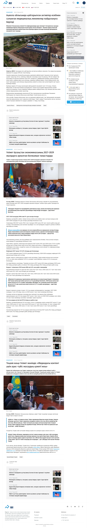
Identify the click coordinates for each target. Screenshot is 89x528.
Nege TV (65, 3)
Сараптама (56, 3)
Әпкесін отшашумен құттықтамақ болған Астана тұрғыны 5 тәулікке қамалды (75, 18)
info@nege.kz (64, 517)
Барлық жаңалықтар (75, 57)
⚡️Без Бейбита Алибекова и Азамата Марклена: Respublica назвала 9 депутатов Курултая (76, 73)
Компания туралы (38, 517)
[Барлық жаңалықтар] (83, 13)
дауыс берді (36, 447)
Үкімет (44, 105)
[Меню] (84, 2)
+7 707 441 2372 (65, 520)
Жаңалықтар (24, 3)
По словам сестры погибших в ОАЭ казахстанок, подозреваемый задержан (76, 81)
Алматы (77, 7)
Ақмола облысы (10, 105)
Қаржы (48, 3)
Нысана (34, 3)
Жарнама (36, 520)
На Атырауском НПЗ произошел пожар (74, 66)
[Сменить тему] (79, 3)
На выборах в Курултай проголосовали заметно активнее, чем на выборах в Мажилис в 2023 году (76, 96)
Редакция (36, 515)
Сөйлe (40, 3)
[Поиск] (73, 3)
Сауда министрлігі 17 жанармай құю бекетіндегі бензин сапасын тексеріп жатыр (74, 54)
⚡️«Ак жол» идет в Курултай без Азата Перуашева (74, 88)
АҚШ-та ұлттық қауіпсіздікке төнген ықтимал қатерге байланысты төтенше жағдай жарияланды (75, 45)
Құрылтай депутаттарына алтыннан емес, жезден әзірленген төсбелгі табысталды (74, 35)
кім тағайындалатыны (33, 452)
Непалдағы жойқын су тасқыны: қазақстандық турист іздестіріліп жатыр (74, 26)
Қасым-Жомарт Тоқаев (12, 457)
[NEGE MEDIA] (7, 2)
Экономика (14, 316)
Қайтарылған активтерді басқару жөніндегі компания (29, 105)
